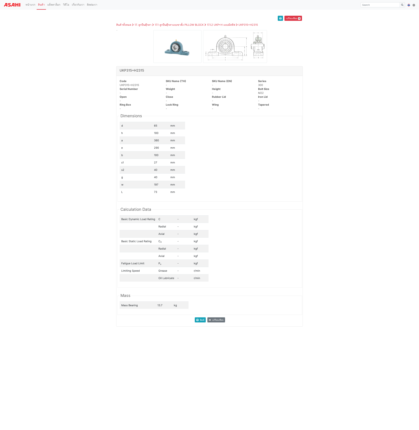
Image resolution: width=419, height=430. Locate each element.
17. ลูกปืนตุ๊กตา (143, 24)
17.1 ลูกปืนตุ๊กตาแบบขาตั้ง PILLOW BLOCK (179, 24)
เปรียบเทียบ (293, 18)
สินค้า (41, 4)
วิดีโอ (66, 4)
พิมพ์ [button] (202, 319)
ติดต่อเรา (92, 4)
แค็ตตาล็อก (53, 4)
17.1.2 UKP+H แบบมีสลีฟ (221, 24)
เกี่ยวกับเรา (78, 4)
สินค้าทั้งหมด (123, 24)
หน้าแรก (31, 4)
